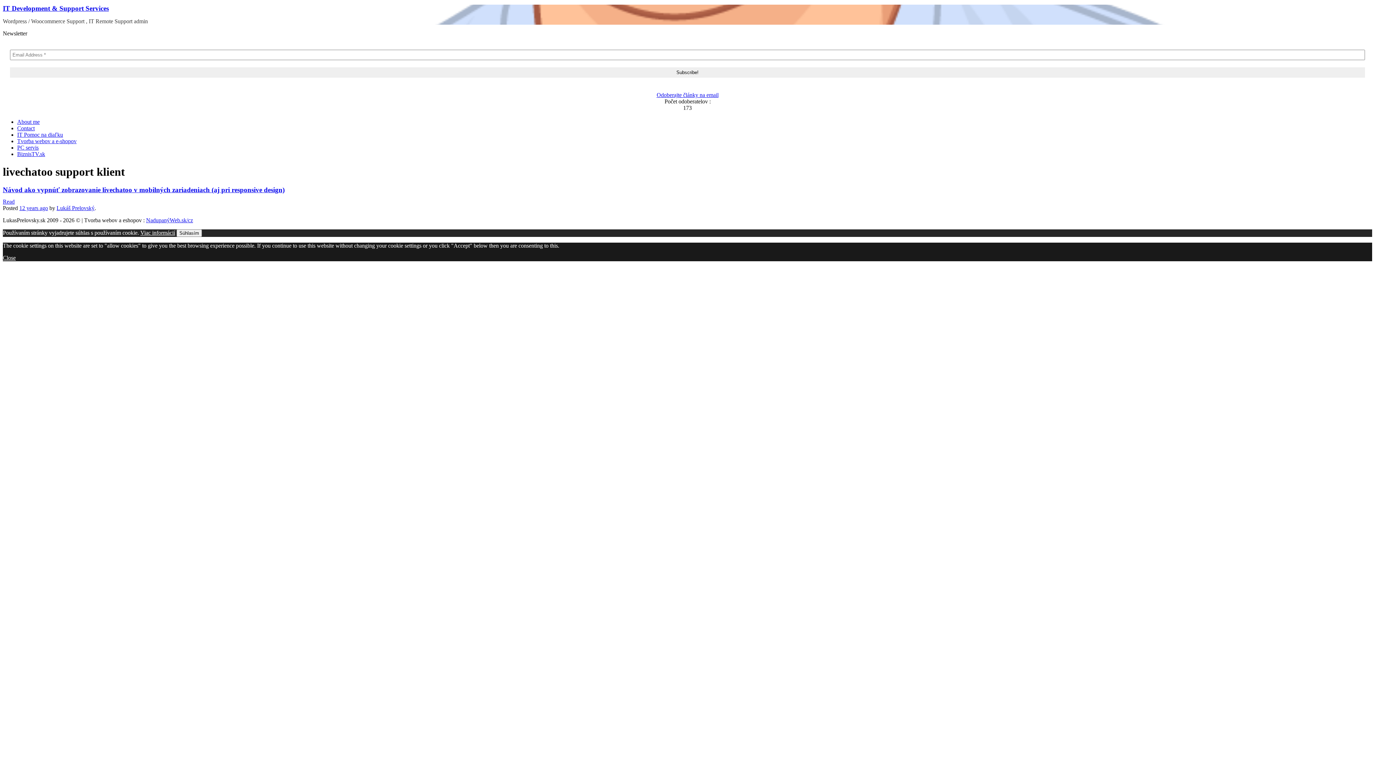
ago (33, 208)
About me (28, 122)
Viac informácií (157, 233)
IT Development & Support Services (56, 8)
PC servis (28, 148)
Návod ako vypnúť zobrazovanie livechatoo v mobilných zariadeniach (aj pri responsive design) (144, 190)
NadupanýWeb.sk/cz (169, 220)
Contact (26, 128)
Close (9, 258)
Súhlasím (189, 233)
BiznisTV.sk (31, 154)
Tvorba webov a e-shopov (47, 141)
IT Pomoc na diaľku (40, 135)
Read (9, 202)
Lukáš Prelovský (76, 208)
